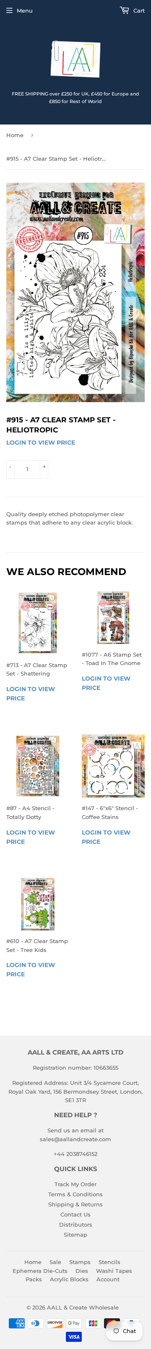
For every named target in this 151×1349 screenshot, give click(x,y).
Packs (34, 1279)
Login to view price (40, 442)
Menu (25, 10)
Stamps (80, 1262)
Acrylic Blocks (69, 1279)
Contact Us (75, 1214)
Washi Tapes (114, 1270)
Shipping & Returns (75, 1204)
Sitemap (75, 1234)
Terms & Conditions (75, 1194)
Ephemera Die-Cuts (40, 1270)
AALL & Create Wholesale (83, 1307)
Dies (82, 1270)
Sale (55, 1262)
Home (14, 135)
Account (108, 1279)
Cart (138, 10)
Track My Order (75, 1184)
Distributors (75, 1224)
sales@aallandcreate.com (75, 1139)
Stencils (109, 1262)
